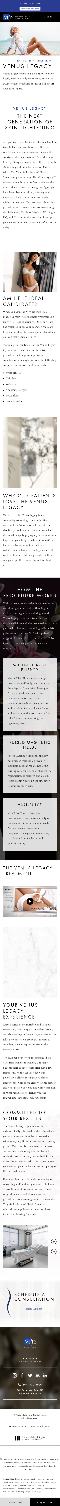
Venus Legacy (44, 61)
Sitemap (47, 1426)
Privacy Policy (35, 1426)
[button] (55, 17)
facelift (24, 1466)
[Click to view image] (25, 1246)
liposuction (38, 1466)
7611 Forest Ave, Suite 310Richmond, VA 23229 (30, 1392)
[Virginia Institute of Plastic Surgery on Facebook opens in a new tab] (22, 1375)
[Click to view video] (30, 901)
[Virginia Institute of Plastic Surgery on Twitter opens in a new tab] (30, 1375)
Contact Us (34, 1309)
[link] (30, 1360)
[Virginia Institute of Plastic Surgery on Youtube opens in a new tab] (37, 1375)
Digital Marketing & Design (33, 1438)
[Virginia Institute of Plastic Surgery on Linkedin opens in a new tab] (45, 1375)
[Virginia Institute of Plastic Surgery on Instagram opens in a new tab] (14, 1375)
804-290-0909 (35, 1492)
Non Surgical (19, 61)
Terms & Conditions (17, 1426)
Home (6, 61)
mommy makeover (12, 1466)
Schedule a (34, 1296)
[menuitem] (14, 1375)
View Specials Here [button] (30, 8)
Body (31, 61)
